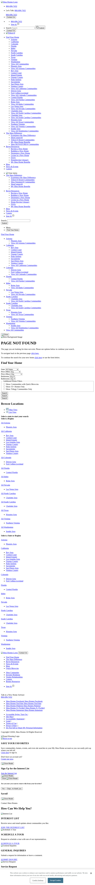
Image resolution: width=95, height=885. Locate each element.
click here (38, 358)
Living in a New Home (20, 155)
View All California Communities (24, 88)
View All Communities (20, 64)
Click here (5, 753)
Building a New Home (20, 151)
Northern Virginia (18, 124)
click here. (35, 353)
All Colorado (6, 458)
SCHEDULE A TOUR (10, 843)
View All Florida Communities (23, 100)
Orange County (17, 77)
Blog (8, 164)
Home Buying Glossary (20, 202)
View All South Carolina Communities (26, 117)
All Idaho (4, 477)
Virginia (14, 59)
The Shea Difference (14, 133)
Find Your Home (12, 37)
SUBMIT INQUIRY (9, 859)
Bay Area (14, 71)
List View (12, 412)
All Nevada (5, 485)
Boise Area (15, 102)
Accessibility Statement (15, 719)
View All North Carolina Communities (26, 113)
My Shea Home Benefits (20, 142)
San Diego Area (17, 84)
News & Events (12, 167)
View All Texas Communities (22, 122)
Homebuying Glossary (20, 160)
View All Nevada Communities (23, 109)
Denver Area (16, 91)
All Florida (5, 468)
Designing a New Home (20, 153)
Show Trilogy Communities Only (19, 389)
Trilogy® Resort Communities (23, 140)
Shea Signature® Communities (23, 182)
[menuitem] (52, 135)
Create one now (7, 759)
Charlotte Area (16, 111)
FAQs (13, 158)
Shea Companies (12, 672)
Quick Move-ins (12, 668)
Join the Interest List (9, 773)
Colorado (14, 44)
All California (6, 431)
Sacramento (15, 82)
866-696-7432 (11, 6)
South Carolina (17, 55)
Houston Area (16, 120)
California (15, 42)
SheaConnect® (17, 138)
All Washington (7, 527)
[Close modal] (7, 763)
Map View (13, 410)
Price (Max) (5, 374)
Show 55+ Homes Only (15, 387)
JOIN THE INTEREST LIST (12, 827)
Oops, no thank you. (14, 789)
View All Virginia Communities (23, 126)
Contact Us (11, 17)
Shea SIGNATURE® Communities (25, 144)
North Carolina (17, 53)
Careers (9, 169)
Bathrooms (5, 379)
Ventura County (17, 86)
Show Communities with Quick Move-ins (22, 384)
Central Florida (17, 97)
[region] (47, 877)
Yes (3, 789)
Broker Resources (13, 681)
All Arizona (5, 423)
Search (4, 393)
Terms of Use (11, 723)
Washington (15, 62)
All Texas (5, 510)
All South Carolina (8, 502)
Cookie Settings (37, 880)
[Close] (5, 334)
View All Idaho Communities (22, 104)
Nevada (14, 51)
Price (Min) (5, 372)
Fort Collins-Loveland (19, 93)
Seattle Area (15, 129)
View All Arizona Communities (23, 68)
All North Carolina (8, 493)
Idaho (13, 48)
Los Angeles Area (13, 442)
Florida (13, 46)
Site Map (9, 717)
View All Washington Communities (25, 131)
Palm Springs (16, 80)
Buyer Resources (12, 146)
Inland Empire (16, 75)
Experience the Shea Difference (23, 135)
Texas (13, 57)
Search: (4, 220)
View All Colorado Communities (24, 95)
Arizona (14, 39)
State (3, 369)
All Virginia (5, 519)
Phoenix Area (16, 66)
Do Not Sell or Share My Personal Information (24, 728)
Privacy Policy (11, 726)
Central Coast (16, 73)
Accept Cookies (55, 880)
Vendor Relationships (14, 677)
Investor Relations (13, 675)
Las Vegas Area (17, 106)
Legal (8, 721)
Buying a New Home (19, 149)
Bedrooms (5, 376)
